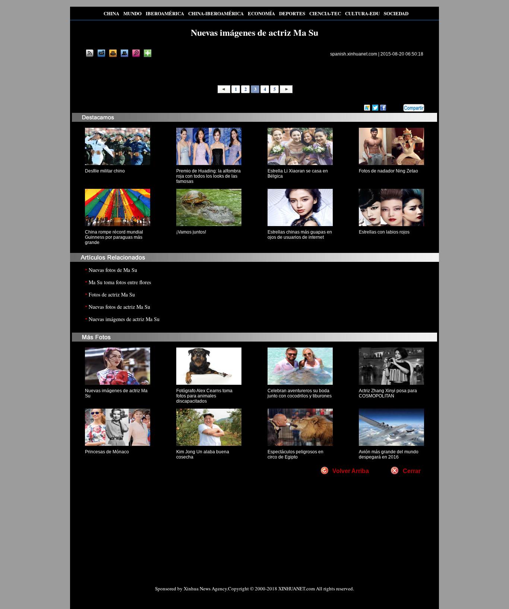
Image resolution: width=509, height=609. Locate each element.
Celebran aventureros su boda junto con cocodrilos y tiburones (300, 393)
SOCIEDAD (396, 13)
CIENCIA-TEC (325, 13)
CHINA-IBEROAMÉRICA (216, 13)
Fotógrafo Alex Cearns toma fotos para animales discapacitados (204, 396)
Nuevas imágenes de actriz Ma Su (124, 319)
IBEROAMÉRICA (165, 13)
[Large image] (136, 53)
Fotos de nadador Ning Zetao (388, 171)
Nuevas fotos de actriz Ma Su (119, 306)
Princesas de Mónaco (107, 451)
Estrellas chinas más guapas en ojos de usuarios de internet (300, 234)
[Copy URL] (124, 53)
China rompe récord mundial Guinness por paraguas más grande (114, 237)
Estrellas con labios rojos (384, 232)
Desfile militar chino (105, 171)
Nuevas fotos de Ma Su (113, 269)
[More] (147, 53)
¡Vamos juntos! (191, 232)
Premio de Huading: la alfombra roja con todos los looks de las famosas (208, 176)
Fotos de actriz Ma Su (112, 294)
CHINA (111, 13)
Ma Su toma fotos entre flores (120, 282)
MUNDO (132, 13)
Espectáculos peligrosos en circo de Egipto (295, 454)
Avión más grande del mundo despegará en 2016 (388, 454)
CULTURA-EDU (362, 13)
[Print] (113, 53)
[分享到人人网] (398, 108)
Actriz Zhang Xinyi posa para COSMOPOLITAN (388, 393)
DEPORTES (292, 13)
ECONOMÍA (261, 13)
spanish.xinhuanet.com (353, 54)
